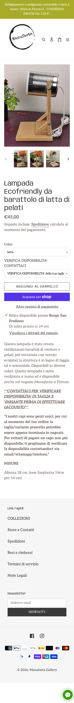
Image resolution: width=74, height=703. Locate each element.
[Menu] (68, 39)
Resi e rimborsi (20, 552)
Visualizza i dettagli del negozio (33, 333)
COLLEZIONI (19, 518)
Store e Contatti (21, 530)
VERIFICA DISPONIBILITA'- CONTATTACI (26, 263)
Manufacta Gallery (43, 670)
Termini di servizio (23, 564)
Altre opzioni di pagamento (37, 307)
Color (8, 244)
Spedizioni (16, 541)
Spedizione (40, 224)
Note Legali (17, 575)
